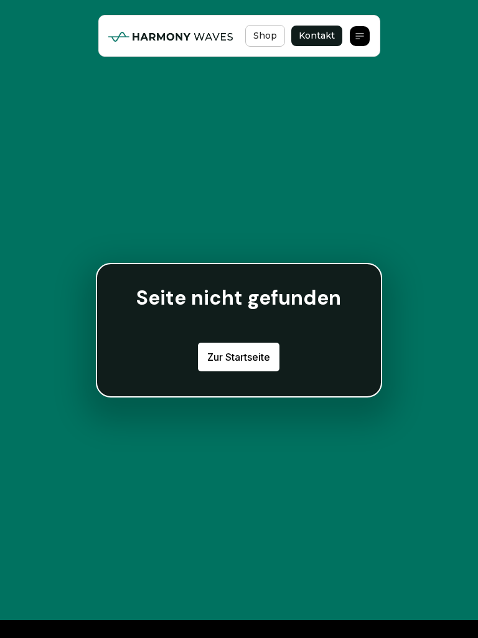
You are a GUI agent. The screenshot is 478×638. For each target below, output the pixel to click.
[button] (360, 36)
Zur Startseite (238, 357)
